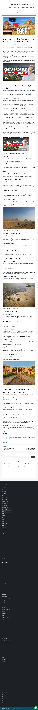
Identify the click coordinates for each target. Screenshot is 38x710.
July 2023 (4, 558)
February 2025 (4, 521)
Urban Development (5, 698)
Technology (4, 673)
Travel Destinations (5, 694)
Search (33, 456)
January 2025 (4, 523)
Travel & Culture (5, 682)
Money (3, 644)
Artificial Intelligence (5, 572)
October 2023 (4, 552)
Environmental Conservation (4, 607)
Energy (3, 600)
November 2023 (5, 550)
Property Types (4, 652)
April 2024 (4, 541)
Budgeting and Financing (6, 577)
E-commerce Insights (6, 596)
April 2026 (4, 493)
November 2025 (5, 503)
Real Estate (4, 654)
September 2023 (5, 554)
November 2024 (5, 527)
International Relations (6, 631)
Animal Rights (4, 566)
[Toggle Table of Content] (23, 45)
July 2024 (4, 535)
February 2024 (4, 545)
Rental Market (4, 659)
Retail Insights (4, 663)
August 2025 (4, 509)
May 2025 (4, 515)
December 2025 (5, 501)
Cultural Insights (5, 587)
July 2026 (4, 487)
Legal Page (5, 442)
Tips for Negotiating (5, 677)
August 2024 (4, 533)
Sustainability (4, 671)
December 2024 (5, 525)
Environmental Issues (6, 609)
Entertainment (4, 604)
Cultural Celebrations (6, 585)
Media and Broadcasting (6, 642)
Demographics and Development (5, 594)
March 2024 (4, 543)
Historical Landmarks (5, 623)
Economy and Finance (6, 598)
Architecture (4, 570)
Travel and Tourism (5, 692)
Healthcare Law (5, 621)
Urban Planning (5, 700)
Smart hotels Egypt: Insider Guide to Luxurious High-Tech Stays (13, 475)
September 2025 (5, 507)
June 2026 (4, 489)
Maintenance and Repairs (6, 640)
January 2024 (4, 546)
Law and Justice (5, 633)
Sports (3, 669)
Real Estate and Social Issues (6, 657)
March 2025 (4, 519)
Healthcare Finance (5, 619)
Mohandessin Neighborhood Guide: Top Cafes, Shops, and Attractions (14, 469)
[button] (19, 12)
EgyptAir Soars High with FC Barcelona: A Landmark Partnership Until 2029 (15, 472)
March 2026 (4, 495)
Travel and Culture (5, 686)
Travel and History (5, 688)
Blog (3, 575)
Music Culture (4, 646)
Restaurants (4, 661)
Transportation (4, 679)
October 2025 (4, 505)
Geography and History (6, 617)
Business (3, 579)
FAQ (3, 615)
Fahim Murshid (16, 708)
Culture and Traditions (6, 591)
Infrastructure (4, 629)
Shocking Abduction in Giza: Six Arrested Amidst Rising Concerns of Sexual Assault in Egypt (18, 463)
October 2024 (4, 529)
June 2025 (4, 513)
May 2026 (4, 491)
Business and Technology (4, 582)
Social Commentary (5, 665)
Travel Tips (4, 696)
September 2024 (5, 531)
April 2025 (4, 517)
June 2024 (4, 537)
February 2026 (4, 497)
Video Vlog (4, 702)
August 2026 (4, 485)
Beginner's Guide (5, 573)
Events (3, 611)
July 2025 (4, 511)
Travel (3, 680)
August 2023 (4, 556)
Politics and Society (5, 650)
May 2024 (4, 539)
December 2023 (5, 548)
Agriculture (4, 564)
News (3, 648)
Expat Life (4, 613)
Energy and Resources (6, 602)
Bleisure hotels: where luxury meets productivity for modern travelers (15, 466)
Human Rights (4, 627)
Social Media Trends (5, 667)
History (3, 625)
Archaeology (4, 568)
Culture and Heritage (6, 589)
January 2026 (4, 499)
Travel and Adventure (6, 684)
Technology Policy (5, 675)
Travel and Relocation (6, 690)
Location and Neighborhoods (5, 637)
